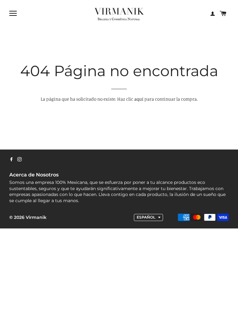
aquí (138, 99)
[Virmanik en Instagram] (19, 159)
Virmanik (36, 217)
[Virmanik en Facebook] (11, 159)
